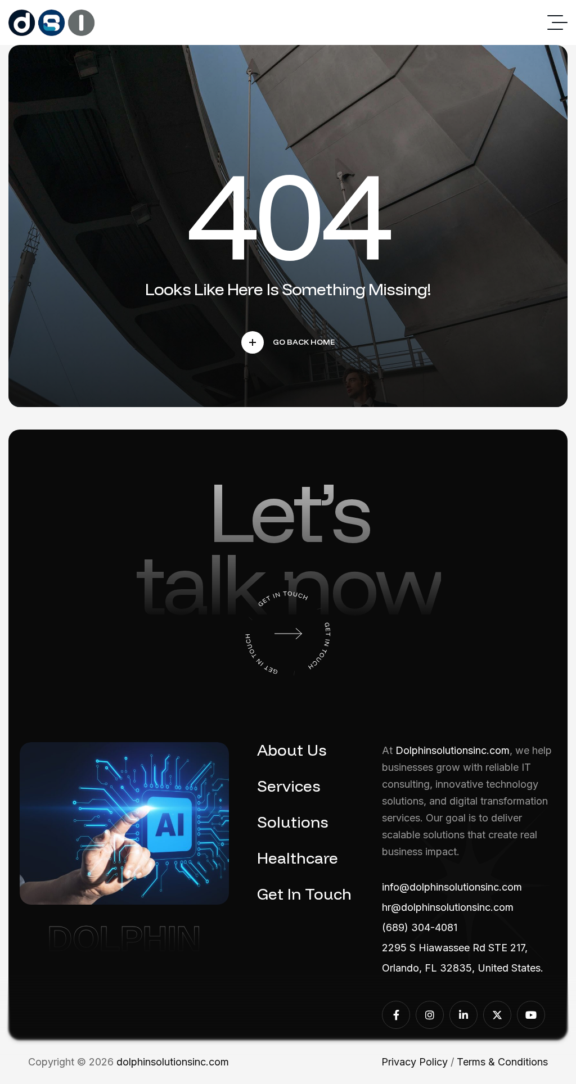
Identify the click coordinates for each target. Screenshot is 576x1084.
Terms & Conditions (502, 1062)
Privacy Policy (414, 1062)
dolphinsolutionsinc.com (172, 1062)
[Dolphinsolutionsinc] (51, 23)
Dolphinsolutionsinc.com (452, 750)
